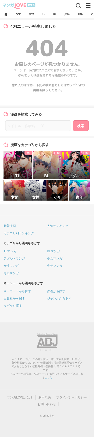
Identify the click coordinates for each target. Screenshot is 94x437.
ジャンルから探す (59, 298)
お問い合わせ (47, 404)
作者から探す (56, 291)
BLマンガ (53, 251)
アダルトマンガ (14, 258)
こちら (48, 377)
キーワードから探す (17, 291)
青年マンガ (11, 273)
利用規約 (44, 397)
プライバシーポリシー (71, 397)
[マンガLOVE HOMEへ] (6, 14)
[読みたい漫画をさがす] (78, 5)
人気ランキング (57, 225)
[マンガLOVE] (19, 6)
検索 (80, 125)
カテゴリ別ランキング (18, 233)
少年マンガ (54, 265)
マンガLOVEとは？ (20, 397)
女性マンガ (11, 265)
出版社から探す (14, 298)
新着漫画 (9, 225)
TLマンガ (9, 251)
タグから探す (12, 305)
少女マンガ (54, 258)
